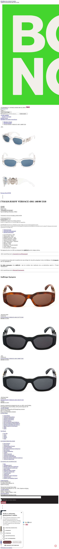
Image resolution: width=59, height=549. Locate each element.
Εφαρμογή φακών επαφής (9, 470)
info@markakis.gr (5, 493)
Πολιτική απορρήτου (8, 451)
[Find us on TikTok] (4, 508)
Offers (4, 427)
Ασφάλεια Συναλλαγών (8, 455)
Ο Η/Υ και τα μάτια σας (8, 471)
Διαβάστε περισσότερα (14, 524)
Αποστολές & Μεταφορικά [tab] (9, 231)
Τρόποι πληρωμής (7, 454)
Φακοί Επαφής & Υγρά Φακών (10, 426)
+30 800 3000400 (5, 408)
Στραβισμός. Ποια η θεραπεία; (10, 475)
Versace (5, 437)
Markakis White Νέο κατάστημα (10, 466)
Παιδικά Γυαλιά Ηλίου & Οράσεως (11, 424)
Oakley (5, 436)
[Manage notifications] (55, 546)
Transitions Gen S (7, 465)
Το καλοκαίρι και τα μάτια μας (10, 467)
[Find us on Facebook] (4, 505)
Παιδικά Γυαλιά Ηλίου (8, 419)
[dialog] (12, 529)
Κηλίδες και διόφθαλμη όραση (10, 478)
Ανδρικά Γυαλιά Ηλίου (8, 418)
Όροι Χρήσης (6, 450)
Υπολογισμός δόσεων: (6, 218)
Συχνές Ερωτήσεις (7, 447)
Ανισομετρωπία (7, 477)
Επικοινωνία (6, 444)
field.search (3, 113)
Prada (4, 438)
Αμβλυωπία (6, 474)
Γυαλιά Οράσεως (7, 420)
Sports (4, 428)
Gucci (4, 434)
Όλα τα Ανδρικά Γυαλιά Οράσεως (11, 422)
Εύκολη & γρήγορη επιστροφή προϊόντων (13, 457)
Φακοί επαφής (6, 469)
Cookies (5, 452)
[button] (3, 193)
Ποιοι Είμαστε (6, 443)
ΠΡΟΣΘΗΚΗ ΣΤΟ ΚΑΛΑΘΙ (6, 210)
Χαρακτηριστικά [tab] (7, 229)
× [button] (21, 512)
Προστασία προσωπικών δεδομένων (11, 448)
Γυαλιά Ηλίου (6, 415)
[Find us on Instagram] (4, 507)
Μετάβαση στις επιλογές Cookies (8, 1)
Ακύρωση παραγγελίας (8, 459)
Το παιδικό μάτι (7, 473)
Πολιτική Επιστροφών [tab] (8, 232)
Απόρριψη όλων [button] (17, 542)
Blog (4, 464)
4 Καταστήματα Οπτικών (9, 446)
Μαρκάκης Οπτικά (7, 122)
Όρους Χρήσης (13, 499)
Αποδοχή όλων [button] (7, 542)
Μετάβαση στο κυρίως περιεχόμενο (9, 119)
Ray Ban (5, 433)
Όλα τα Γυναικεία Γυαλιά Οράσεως (11, 423)
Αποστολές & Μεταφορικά (9, 456)
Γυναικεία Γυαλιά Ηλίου (9, 417)
